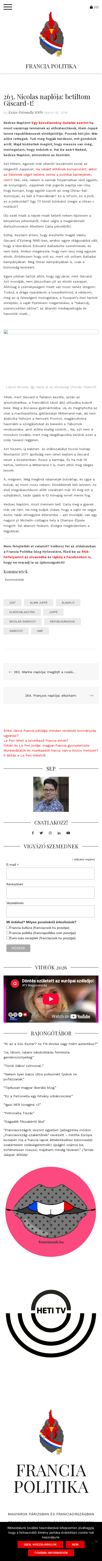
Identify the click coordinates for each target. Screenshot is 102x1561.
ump (40, 631)
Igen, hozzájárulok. (40, 1544)
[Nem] (96, 1541)
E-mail (12, 864)
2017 (12, 602)
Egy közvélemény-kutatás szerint (60, 123)
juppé (53, 612)
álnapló (68, 602)
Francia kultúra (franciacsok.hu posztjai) (39, 928)
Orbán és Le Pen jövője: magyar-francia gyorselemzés (46, 745)
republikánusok (62, 621)
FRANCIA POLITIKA (51, 66)
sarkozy (16, 631)
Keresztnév (14, 884)
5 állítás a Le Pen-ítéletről (25, 755)
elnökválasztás (22, 612)
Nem (75, 1544)
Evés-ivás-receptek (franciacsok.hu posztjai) (42, 938)
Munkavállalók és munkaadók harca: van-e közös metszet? (51, 750)
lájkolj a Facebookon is (71, 557)
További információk (51, 1552)
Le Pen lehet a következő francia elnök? (36, 740)
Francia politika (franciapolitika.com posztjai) (42, 933)
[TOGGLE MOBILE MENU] (8, 7)
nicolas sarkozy (22, 621)
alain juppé (38, 602)
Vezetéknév (15, 903)
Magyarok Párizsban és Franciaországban (51, 1514)
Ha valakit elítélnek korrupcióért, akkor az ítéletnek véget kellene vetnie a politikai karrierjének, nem (50, 174)
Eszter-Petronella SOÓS (26, 112)
